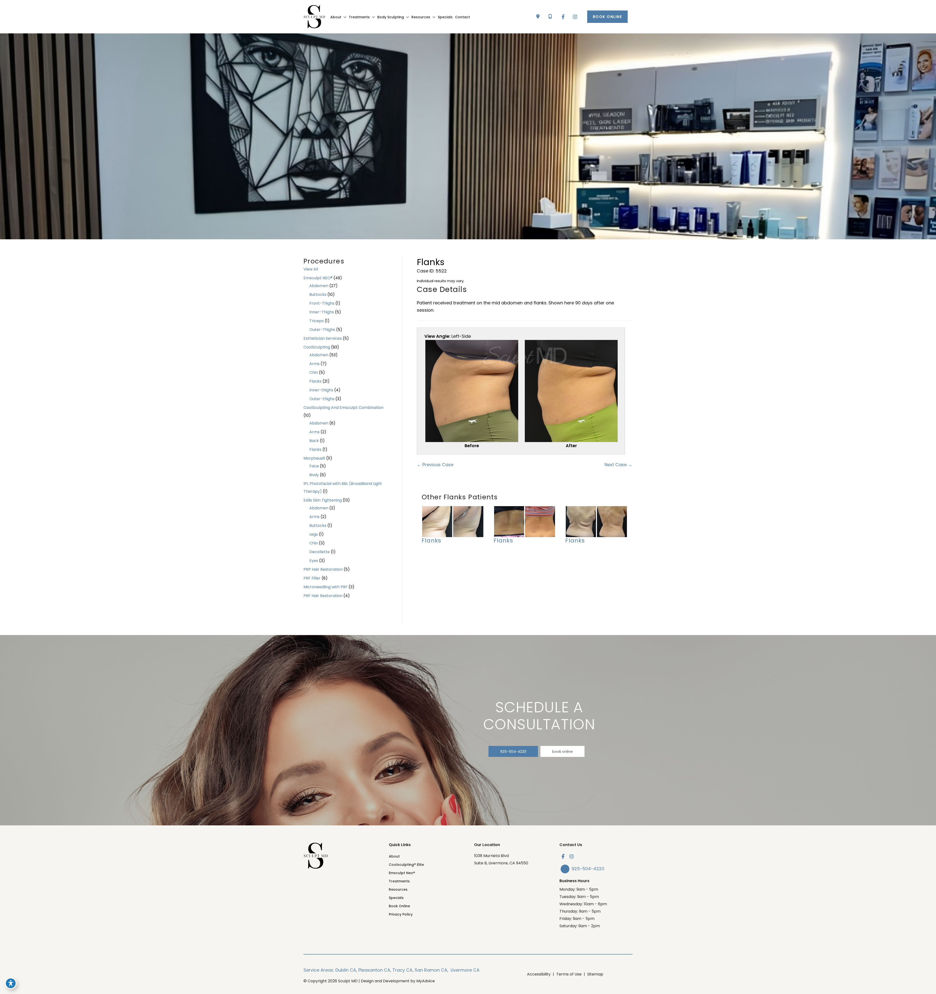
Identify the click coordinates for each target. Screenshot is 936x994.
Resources (398, 889)
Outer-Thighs (322, 329)
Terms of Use (569, 974)
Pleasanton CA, (374, 970)
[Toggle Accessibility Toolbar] (11, 983)
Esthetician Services (322, 338)
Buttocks (317, 294)
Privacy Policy (401, 914)
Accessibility (539, 974)
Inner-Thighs (321, 312)
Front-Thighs (321, 303)
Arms (314, 364)
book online (562, 751)
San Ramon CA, (431, 970)
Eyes (313, 560)
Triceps (316, 321)
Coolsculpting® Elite (406, 864)
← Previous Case (435, 465)
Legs (313, 534)
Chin (313, 372)
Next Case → (618, 465)
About (394, 856)
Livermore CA (465, 970)
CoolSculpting (316, 347)
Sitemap (595, 974)
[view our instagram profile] (571, 856)
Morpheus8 (314, 458)
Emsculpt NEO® (317, 278)
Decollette (319, 552)
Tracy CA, (402, 970)
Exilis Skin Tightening (322, 500)
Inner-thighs (321, 390)
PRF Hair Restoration (322, 595)
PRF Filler (312, 578)
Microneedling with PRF (325, 587)
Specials (396, 897)
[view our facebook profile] (563, 856)
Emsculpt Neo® (402, 872)
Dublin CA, (346, 970)
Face (314, 466)
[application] (343, 17)
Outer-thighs (321, 399)
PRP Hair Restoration (323, 569)
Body (314, 475)
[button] (607, 16)
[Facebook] (563, 16)
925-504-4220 (513, 751)
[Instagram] (575, 16)
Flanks (315, 381)
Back (314, 441)
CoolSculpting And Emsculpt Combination (343, 407)
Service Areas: (318, 970)
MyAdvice (425, 981)
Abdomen (318, 286)
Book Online (399, 906)
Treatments (399, 881)
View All (310, 269)
